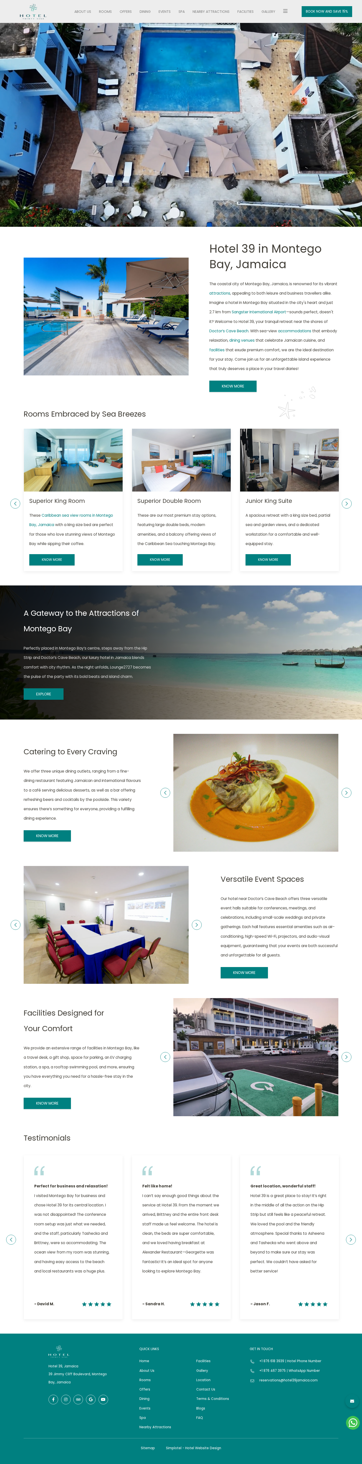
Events (165, 11)
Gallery (268, 11)
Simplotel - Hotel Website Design (193, 1448)
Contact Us (205, 1389)
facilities (217, 350)
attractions (219, 293)
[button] (352, 1401)
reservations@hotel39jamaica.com (288, 1380)
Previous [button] (15, 504)
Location (203, 1380)
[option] (73, 500)
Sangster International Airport (259, 312)
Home (144, 1361)
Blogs (200, 1408)
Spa (182, 11)
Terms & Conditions (212, 1398)
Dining (145, 11)
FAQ (199, 1417)
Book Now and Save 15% (327, 11)
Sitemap (148, 1448)
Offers (126, 11)
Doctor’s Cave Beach (228, 331)
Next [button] (347, 504)
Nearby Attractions (211, 11)
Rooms (105, 11)
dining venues (242, 340)
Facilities (245, 11)
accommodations (294, 331)
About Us (82, 11)
